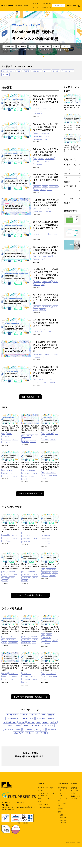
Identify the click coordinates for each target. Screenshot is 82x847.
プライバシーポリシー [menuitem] (75, 792)
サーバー (50, 189)
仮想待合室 (52, 382)
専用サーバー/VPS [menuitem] (44, 798)
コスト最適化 (5, 679)
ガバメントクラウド (46, 541)
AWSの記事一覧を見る (28, 493)
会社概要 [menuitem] (74, 788)
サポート (36, 189)
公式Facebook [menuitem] (63, 816)
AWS (18, 71)
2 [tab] (41, 57)
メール (24, 46)
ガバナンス (36, 237)
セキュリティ (8, 46)
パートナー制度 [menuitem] (43, 804)
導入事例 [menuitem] (61, 809)
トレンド (55, 71)
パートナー (29, 733)
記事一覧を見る (28, 397)
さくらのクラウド (67, 71)
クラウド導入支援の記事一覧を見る (28, 696)
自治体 (18, 726)
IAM (48, 209)
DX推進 (26, 726)
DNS (16, 46)
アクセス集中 (49, 379)
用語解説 (26, 71)
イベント (10, 726)
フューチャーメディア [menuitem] (62, 794)
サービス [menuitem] (35, 7)
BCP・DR (45, 357)
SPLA (46, 139)
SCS (43, 237)
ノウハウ (40, 46)
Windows (45, 108)
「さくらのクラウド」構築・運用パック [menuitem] (46, 794)
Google (32, 46)
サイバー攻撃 (52, 729)
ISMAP (35, 309)
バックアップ (37, 357)
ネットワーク (8, 729)
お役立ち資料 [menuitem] (47, 4)
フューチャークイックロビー (40, 382)
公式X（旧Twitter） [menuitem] (63, 821)
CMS (38, 722)
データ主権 (24, 479)
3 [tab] (44, 57)
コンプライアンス (53, 234)
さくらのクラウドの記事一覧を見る (28, 595)
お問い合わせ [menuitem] (47, 7)
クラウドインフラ (8, 71)
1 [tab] (38, 57)
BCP (51, 108)
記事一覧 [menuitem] (35, 4)
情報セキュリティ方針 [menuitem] (75, 797)
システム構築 (48, 212)
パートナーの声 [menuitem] (44, 807)
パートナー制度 (41, 733)
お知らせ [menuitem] (41, 801)
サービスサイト (72, 6)
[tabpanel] (41, 33)
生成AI (18, 729)
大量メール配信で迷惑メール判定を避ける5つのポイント (28, 49)
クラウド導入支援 (38, 114)
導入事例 (5, 75)
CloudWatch (5, 473)
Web (35, 379)
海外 (36, 729)
